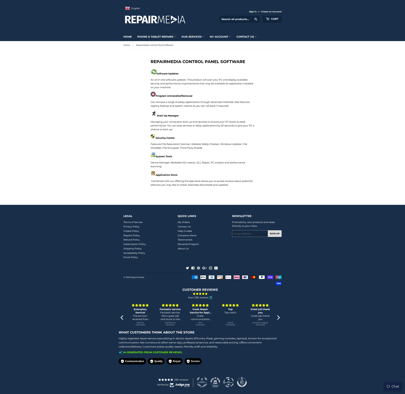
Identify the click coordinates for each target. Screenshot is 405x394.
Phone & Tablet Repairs (155, 36)
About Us (183, 248)
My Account (219, 36)
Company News (187, 235)
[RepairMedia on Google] (204, 268)
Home (127, 36)
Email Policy (130, 257)
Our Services (191, 36)
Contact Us (246, 36)
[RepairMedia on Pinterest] (198, 268)
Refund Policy (131, 239)
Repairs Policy (131, 235)
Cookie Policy (131, 230)
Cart (274, 18)
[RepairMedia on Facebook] (193, 268)
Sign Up (275, 233)
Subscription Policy (134, 244)
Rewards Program (188, 244)
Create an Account (271, 11)
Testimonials (185, 239)
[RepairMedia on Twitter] (187, 268)
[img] (200, 294)
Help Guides (185, 230)
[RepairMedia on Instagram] (210, 268)
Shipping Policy (132, 248)
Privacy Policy (131, 226)
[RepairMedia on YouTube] (216, 268)
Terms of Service (133, 222)
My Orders (184, 222)
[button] (122, 317)
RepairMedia (137, 277)
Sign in (253, 11)
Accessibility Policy (134, 252)
